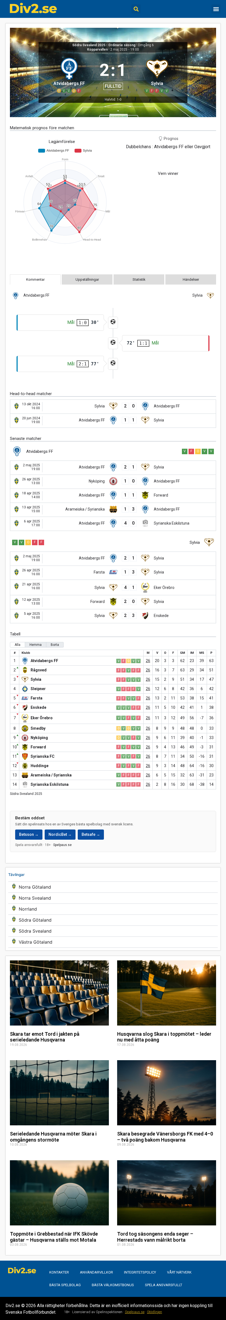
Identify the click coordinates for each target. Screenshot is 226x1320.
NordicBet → (60, 834)
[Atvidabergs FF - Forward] (113, 496)
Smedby (38, 728)
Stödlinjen (154, 1312)
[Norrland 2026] (113, 909)
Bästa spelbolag (65, 1285)
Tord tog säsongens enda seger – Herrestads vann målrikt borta (155, 1237)
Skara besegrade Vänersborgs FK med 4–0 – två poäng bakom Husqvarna (165, 1137)
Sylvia (36, 679)
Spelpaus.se (62, 845)
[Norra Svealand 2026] (113, 898)
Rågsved (39, 670)
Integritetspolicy (140, 1272)
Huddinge (40, 766)
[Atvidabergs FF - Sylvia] (113, 421)
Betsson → (29, 834)
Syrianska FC (43, 756)
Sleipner (38, 689)
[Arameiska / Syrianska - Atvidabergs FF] (113, 510)
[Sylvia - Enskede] (113, 616)
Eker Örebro (42, 718)
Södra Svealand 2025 (26, 794)
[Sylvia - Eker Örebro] (113, 587)
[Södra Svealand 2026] (113, 931)
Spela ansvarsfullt (163, 1285)
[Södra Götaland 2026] (113, 920)
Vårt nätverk (179, 1272)
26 (148, 660)
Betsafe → (91, 834)
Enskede (38, 707)
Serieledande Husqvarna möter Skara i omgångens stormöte (53, 1137)
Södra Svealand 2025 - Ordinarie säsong (103, 45)
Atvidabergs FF (44, 660)
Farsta (36, 698)
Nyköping (39, 737)
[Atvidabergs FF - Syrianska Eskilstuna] (113, 524)
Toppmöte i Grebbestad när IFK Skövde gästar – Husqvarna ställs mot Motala (54, 1237)
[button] (136, 8)
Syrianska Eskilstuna (50, 784)
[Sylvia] (157, 75)
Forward (38, 747)
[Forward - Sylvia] (113, 602)
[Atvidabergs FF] (69, 75)
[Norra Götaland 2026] (113, 887)
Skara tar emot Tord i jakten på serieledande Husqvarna (44, 1037)
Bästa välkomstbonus (113, 1285)
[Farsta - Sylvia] (113, 573)
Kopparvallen (97, 49)
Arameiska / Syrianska (51, 775)
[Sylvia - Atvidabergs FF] (113, 407)
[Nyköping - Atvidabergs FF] (113, 482)
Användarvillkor (96, 1272)
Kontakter (59, 1272)
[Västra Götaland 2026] (113, 942)
